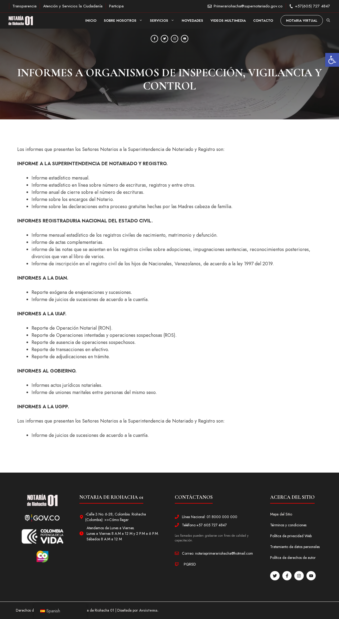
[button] (332, 60)
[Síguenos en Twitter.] (275, 576)
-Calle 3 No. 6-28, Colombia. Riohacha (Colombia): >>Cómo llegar (115, 517)
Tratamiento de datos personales (295, 546)
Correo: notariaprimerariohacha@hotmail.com (217, 553)
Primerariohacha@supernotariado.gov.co (248, 6)
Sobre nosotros (120, 20)
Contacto (263, 20)
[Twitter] (164, 38)
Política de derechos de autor (293, 557)
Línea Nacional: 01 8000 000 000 (209, 516)
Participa (116, 6)
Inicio (90, 20)
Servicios (159, 20)
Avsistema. (148, 610)
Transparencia (24, 6)
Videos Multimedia (228, 20)
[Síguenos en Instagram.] (299, 576)
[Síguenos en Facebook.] (287, 576)
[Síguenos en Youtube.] (311, 576)
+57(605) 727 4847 (312, 6)
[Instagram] (174, 38)
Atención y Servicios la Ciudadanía (72, 6)
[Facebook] (154, 38)
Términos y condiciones (288, 525)
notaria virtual (301, 20)
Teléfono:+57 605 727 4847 (204, 525)
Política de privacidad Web (291, 536)
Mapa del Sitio (281, 514)
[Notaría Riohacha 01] (21, 21)
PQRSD (190, 564)
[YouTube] (184, 38)
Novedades (192, 20)
